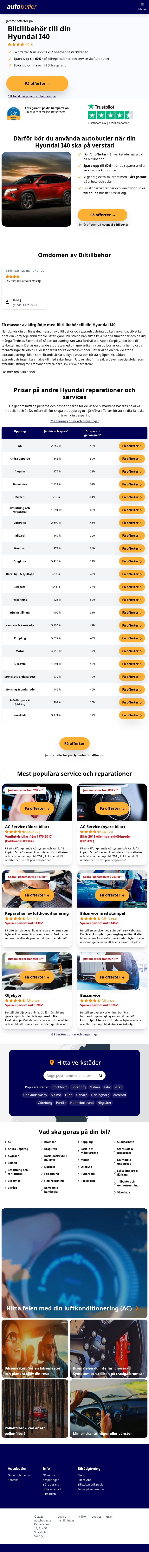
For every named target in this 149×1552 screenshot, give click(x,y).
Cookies (96, 1516)
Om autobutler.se (19, 1475)
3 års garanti (51, 1484)
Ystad (118, 1087)
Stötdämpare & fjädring (127, 1172)
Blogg (81, 1475)
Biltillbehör (28, 372)
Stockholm (60, 1087)
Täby (107, 1087)
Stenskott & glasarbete (125, 1151)
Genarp (81, 1095)
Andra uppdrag (18, 1149)
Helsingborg (100, 1095)
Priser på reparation (91, 1489)
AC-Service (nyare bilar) (102, 826)
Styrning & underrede (124, 1161)
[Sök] (100, 1075)
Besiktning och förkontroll (18, 1172)
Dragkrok (50, 1149)
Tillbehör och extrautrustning (128, 1183)
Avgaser (13, 1156)
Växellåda (123, 1192)
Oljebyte (13, 995)
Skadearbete (125, 1142)
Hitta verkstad (52, 1489)
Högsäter (104, 1103)
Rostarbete (88, 1181)
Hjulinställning (54, 1181)
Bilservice (14, 1181)
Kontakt (13, 1480)
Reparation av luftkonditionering (37, 913)
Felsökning (51, 1174)
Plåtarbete (88, 1174)
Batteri (12, 1163)
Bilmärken (49, 1494)
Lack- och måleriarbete (89, 1151)
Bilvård (12, 1188)
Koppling (87, 1142)
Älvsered (119, 1095)
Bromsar (50, 1142)
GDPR (109, 1516)
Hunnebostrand (82, 1103)
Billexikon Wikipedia (91, 1484)
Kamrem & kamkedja (51, 1189)
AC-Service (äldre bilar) (27, 826)
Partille (61, 1103)
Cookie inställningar (66, 1518)
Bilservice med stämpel (102, 913)
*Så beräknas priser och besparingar (32, 96)
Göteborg (78, 1087)
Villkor (83, 1516)
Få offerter (130, 446)
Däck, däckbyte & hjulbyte (56, 1158)
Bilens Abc (84, 1480)
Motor (85, 1160)
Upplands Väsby (35, 1095)
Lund (68, 1095)
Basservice (90, 995)
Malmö (95, 1087)
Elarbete (49, 1167)
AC (9, 1142)
